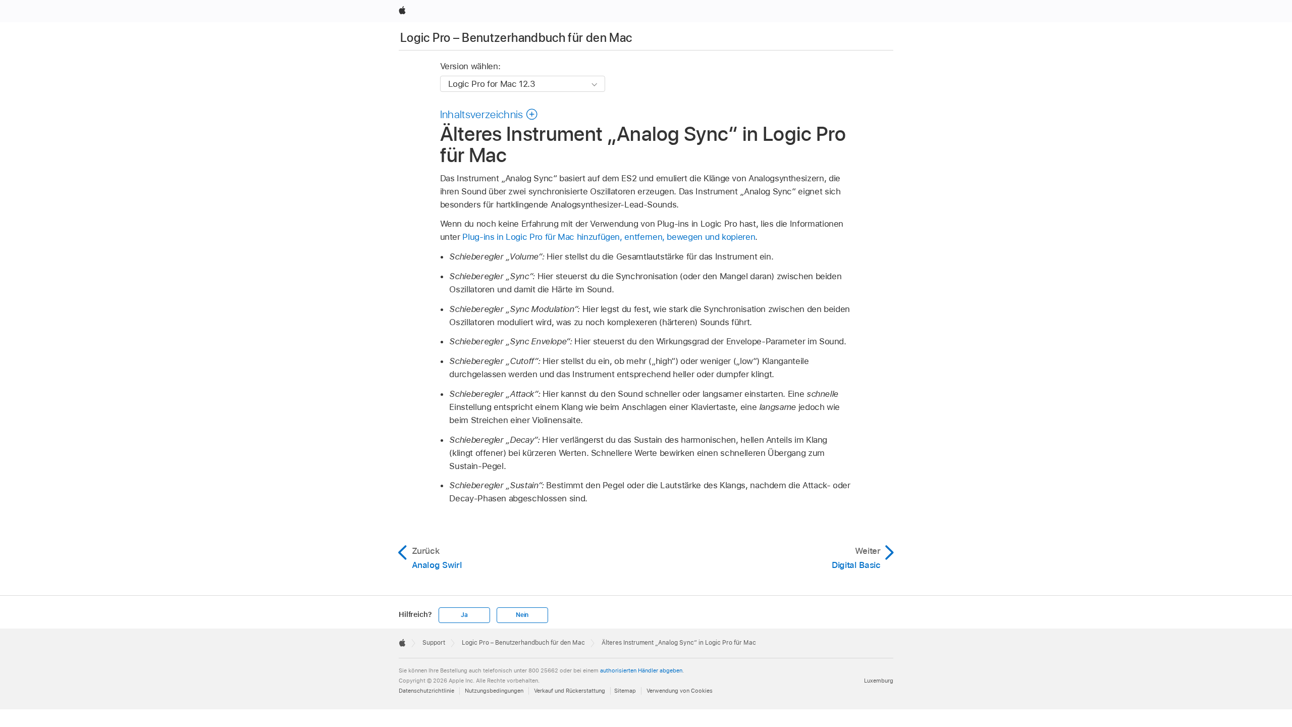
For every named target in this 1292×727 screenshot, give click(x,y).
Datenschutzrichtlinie (426, 690)
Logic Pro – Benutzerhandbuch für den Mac (516, 37)
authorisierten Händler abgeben (641, 670)
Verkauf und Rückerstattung (569, 690)
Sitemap (625, 690)
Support (433, 642)
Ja (464, 614)
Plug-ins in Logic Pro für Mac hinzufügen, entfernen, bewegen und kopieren (608, 237)
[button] (489, 114)
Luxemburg (878, 680)
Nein (522, 614)
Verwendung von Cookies (680, 690)
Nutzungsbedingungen (494, 690)
